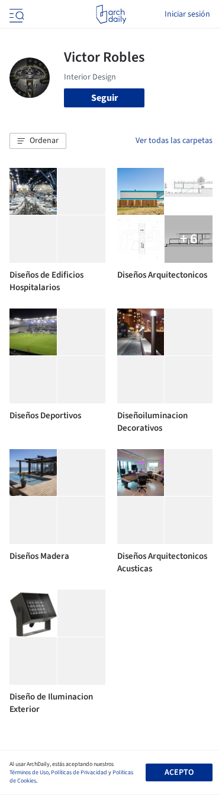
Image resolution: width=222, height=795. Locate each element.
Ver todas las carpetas (174, 141)
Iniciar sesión (187, 14)
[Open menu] (15, 14)
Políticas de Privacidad (79, 772)
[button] (37, 141)
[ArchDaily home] (111, 14)
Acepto (179, 772)
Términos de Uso (29, 772)
